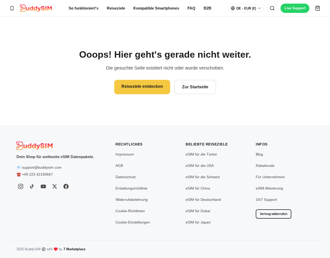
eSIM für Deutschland (203, 199)
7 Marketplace (74, 249)
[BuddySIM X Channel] (55, 186)
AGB (119, 166)
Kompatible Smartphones (156, 8)
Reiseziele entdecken (142, 86)
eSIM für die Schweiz (203, 177)
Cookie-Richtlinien (130, 211)
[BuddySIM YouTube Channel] (43, 186)
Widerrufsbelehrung (132, 199)
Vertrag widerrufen (273, 214)
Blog (259, 154)
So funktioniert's (83, 8)
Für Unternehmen (270, 177)
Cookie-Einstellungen (133, 222)
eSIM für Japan (198, 222)
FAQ (191, 8)
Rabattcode (265, 166)
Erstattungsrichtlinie (131, 188)
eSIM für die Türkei (201, 154)
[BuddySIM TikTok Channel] (32, 186)
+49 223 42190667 (37, 174)
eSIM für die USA (200, 166)
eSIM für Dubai (198, 211)
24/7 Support (266, 199)
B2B (207, 8)
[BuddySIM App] (12, 8)
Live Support (295, 8)
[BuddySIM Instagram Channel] (20, 186)
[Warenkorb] (318, 8)
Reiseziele (116, 8)
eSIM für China (198, 188)
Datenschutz (126, 177)
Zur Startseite (195, 87)
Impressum (125, 154)
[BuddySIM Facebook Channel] (66, 186)
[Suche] (272, 8)
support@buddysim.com (42, 167)
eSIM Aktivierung (269, 188)
